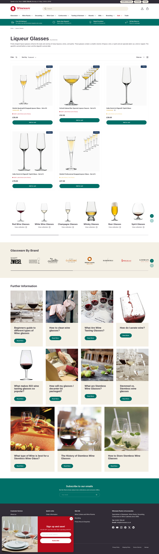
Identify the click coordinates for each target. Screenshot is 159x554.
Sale (118, 15)
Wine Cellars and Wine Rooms (85, 514)
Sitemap (146, 547)
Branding (109, 15)
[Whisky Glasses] (91, 211)
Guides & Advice (127, 1)
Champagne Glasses (68, 224)
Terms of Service (137, 547)
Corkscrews (62, 15)
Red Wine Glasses (20, 224)
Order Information (51, 514)
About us (13, 514)
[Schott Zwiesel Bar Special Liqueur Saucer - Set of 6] (79, 86)
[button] (147, 9)
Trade (145, 1)
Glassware (14, 15)
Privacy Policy (115, 547)
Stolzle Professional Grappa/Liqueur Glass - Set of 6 (77, 174)
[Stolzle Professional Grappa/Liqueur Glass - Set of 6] (79, 151)
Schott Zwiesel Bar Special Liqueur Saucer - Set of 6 (77, 108)
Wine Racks (26, 15)
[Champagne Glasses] (68, 211)
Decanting (38, 15)
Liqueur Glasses (19, 28)
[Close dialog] (71, 518)
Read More (20, 340)
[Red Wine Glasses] (20, 211)
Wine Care (50, 15)
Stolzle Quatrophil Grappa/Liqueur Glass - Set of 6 (29, 108)
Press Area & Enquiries (82, 521)
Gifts (99, 15)
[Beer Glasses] (114, 211)
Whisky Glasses (91, 224)
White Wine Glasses (44, 224)
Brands (91, 15)
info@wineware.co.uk (124, 522)
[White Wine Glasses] (44, 211)
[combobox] (85, 9)
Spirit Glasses (138, 224)
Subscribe (55, 540)
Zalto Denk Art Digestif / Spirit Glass (118, 108)
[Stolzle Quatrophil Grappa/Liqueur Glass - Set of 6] (32, 86)
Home (12, 28)
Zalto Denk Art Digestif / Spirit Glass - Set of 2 (28, 174)
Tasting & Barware (77, 15)
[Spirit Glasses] (138, 211)
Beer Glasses (114, 224)
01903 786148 (119, 520)
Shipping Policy (126, 547)
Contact (137, 1)
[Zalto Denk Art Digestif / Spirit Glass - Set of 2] (32, 151)
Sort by (24, 57)
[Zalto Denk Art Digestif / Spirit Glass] (126, 86)
